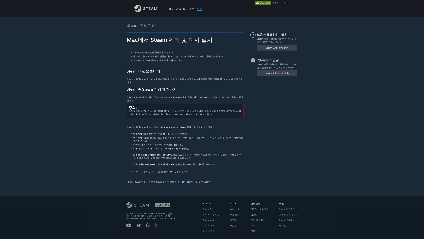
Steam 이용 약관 (211, 214)
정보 (191, 8)
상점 (171, 8)
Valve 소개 (235, 209)
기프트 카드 (209, 231)
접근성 (254, 214)
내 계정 (282, 225)
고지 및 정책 (257, 220)
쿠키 (253, 225)
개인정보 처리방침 (260, 209)
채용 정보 (234, 214)
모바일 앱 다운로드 (288, 214)
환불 (253, 231)
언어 (284, 3)
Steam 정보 (208, 209)
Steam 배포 (208, 225)
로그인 (275, 3)
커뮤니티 (181, 8)
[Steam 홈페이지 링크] (146, 11)
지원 (199, 8)
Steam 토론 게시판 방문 (277, 73)
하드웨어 (234, 220)
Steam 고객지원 (141, 25)
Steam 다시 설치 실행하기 (182, 181)
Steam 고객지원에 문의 (277, 47)
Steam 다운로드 (287, 209)
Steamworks (209, 220)
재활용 (233, 225)
